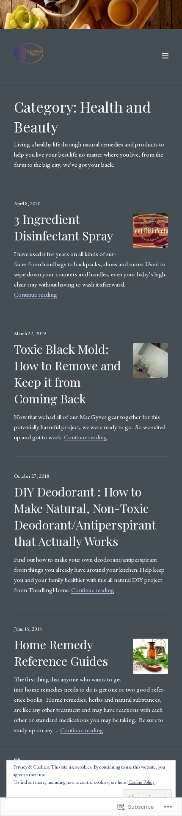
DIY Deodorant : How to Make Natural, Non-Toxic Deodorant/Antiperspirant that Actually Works (85, 516)
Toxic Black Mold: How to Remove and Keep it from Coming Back (67, 373)
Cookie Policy (141, 782)
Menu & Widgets (165, 65)
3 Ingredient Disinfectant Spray (63, 227)
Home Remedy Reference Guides (61, 652)
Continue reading (35, 294)
